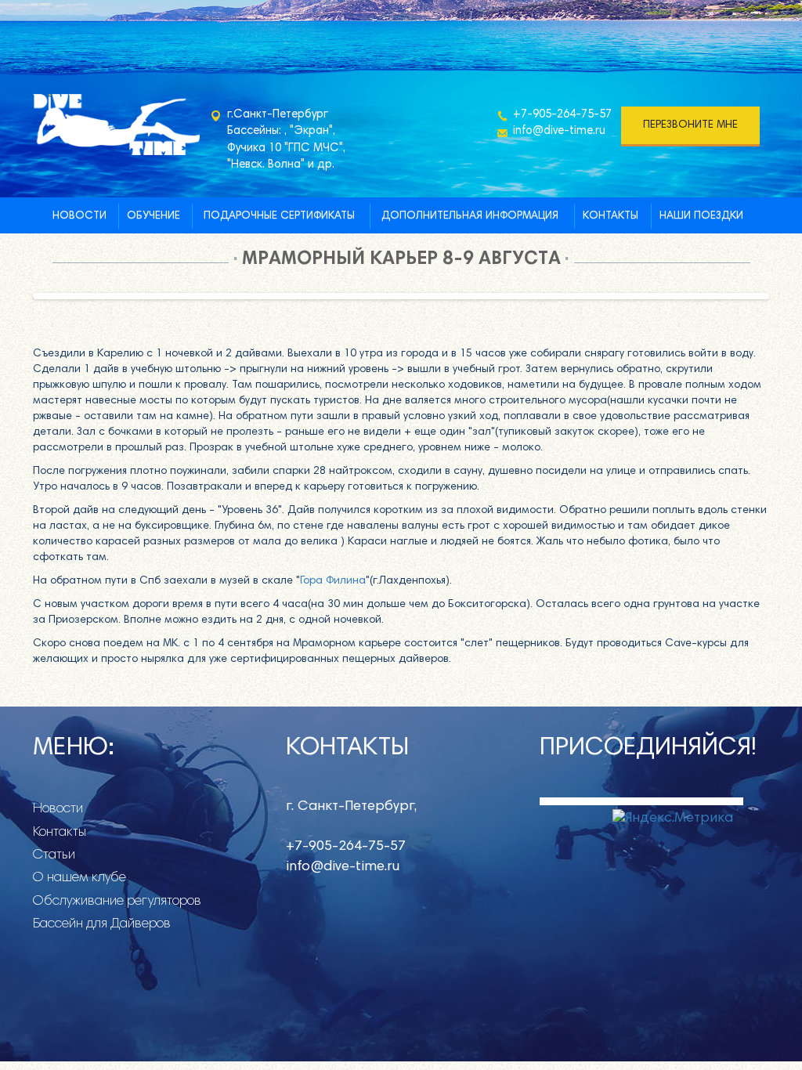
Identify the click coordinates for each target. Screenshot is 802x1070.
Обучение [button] (153, 216)
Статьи (54, 855)
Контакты (610, 216)
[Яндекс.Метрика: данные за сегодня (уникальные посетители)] (672, 819)
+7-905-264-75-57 (562, 115)
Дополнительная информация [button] (469, 216)
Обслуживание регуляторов (117, 902)
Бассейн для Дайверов (102, 924)
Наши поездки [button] (701, 216)
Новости (79, 216)
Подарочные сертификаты (279, 216)
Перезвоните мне (690, 125)
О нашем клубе (79, 878)
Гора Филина (333, 581)
